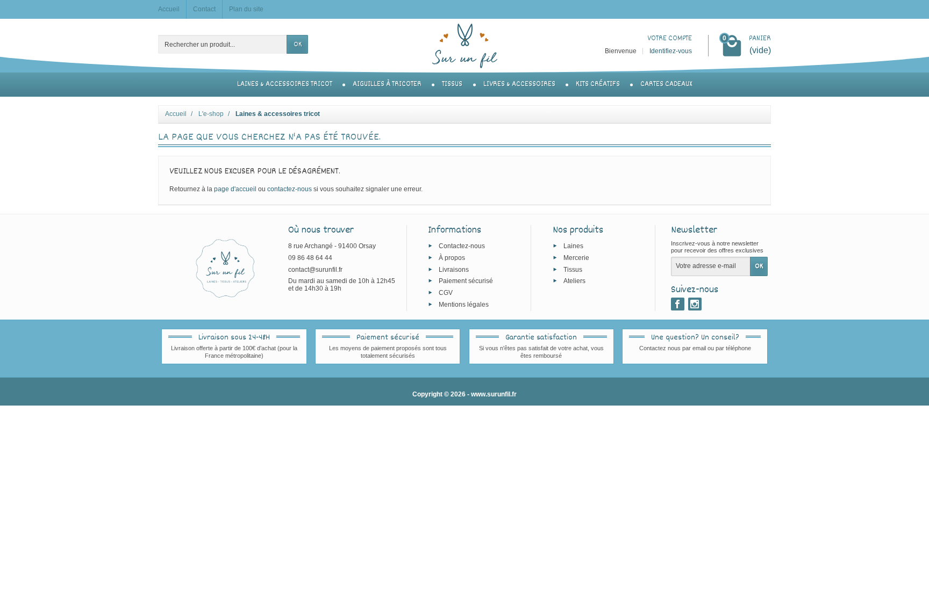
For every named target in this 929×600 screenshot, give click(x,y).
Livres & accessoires (519, 84)
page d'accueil (235, 189)
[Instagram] (695, 304)
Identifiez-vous (670, 51)
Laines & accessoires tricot (284, 84)
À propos (452, 257)
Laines (573, 246)
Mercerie (576, 257)
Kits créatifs (598, 84)
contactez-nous (289, 189)
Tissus (452, 84)
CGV (446, 293)
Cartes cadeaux (666, 84)
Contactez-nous (462, 246)
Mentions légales (464, 304)
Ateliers (574, 281)
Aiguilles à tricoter (387, 84)
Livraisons (454, 269)
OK (298, 44)
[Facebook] (677, 304)
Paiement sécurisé (466, 281)
